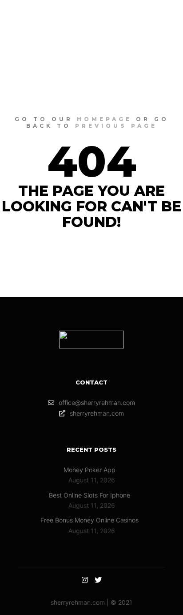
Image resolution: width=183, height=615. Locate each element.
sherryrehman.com (97, 413)
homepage (104, 119)
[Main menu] (157, 24)
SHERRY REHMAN (62, 24)
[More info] (141, 24)
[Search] (125, 24)
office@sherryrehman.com (97, 402)
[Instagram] (85, 580)
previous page (116, 125)
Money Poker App (89, 469)
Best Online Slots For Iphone (89, 495)
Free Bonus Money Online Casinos (89, 520)
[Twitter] (98, 580)
